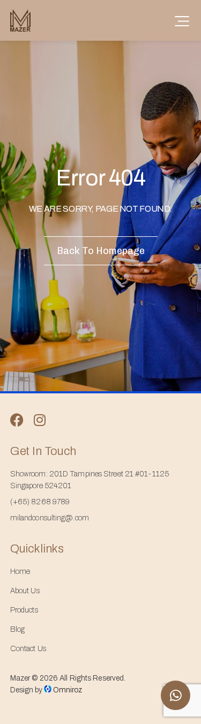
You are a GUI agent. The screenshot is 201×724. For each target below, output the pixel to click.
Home (20, 572)
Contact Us (28, 649)
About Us (25, 591)
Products (24, 610)
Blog (17, 629)
